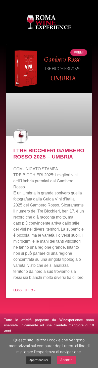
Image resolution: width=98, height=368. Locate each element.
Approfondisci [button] (38, 360)
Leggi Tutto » (24, 290)
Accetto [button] (66, 360)
